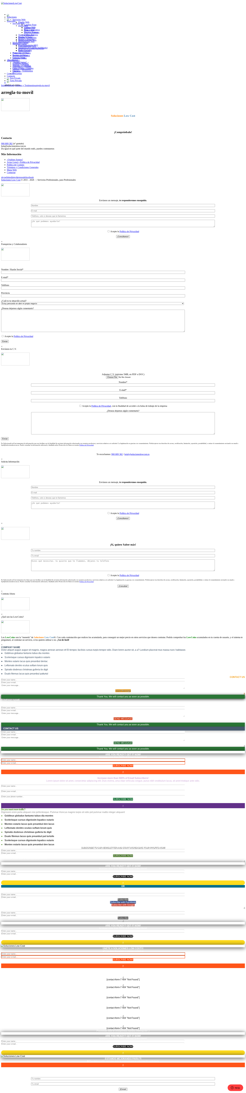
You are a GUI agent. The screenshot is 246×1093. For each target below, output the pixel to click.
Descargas (17, 73)
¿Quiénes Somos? (21, 63)
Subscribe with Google (123, 905)
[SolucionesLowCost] (11, 3)
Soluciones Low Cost (10, 180)
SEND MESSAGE (123, 718)
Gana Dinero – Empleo (23, 68)
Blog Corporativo (32, 30)
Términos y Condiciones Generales (22, 167)
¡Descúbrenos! (13, 60)
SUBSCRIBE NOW (123, 799)
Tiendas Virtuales (26, 35)
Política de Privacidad (129, 231)
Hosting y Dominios (27, 37)
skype (3, 177)
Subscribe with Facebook (123, 902)
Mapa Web (12, 170)
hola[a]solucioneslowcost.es (136, 454)
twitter (16, 177)
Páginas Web (30, 27)
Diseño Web (23, 26)
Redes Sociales (25, 50)
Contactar (11, 172)
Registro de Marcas (21, 55)
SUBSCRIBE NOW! (123, 765)
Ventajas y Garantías (22, 66)
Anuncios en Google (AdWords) (33, 48)
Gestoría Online (20, 58)
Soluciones (11, 21)
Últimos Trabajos (31, 32)
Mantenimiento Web (27, 40)
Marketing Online (20, 42)
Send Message (123, 691)
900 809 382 (7, 143)
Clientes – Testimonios (23, 71)
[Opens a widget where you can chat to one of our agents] (235, 1088)
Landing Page (30, 25)
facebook (29, 177)
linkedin (10, 177)
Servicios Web (18, 23)
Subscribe (123, 900)
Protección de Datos (22, 53)
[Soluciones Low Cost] (8, 19)
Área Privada (16, 80)
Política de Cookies (15, 165)
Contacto (11, 76)
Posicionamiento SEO (28, 45)
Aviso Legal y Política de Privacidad (23, 162)
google (22, 177)
